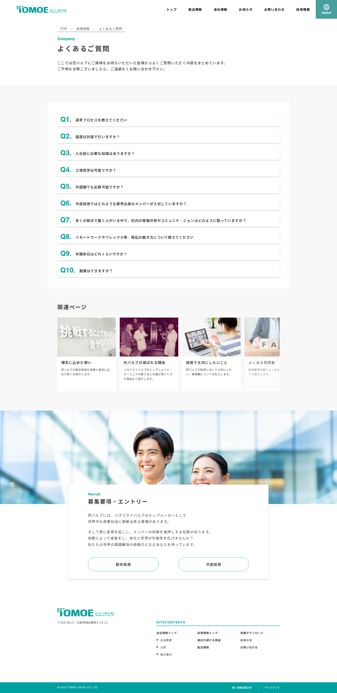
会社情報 (220, 9)
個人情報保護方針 (242, 687)
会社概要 (166, 640)
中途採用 (213, 564)
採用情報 (303, 9)
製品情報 (195, 9)
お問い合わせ (274, 9)
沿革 (163, 647)
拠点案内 (166, 654)
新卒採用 (123, 564)
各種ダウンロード (252, 633)
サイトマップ (272, 687)
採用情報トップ (207, 633)
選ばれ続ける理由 (209, 640)
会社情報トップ (166, 633)
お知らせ (246, 9)
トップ (172, 9)
